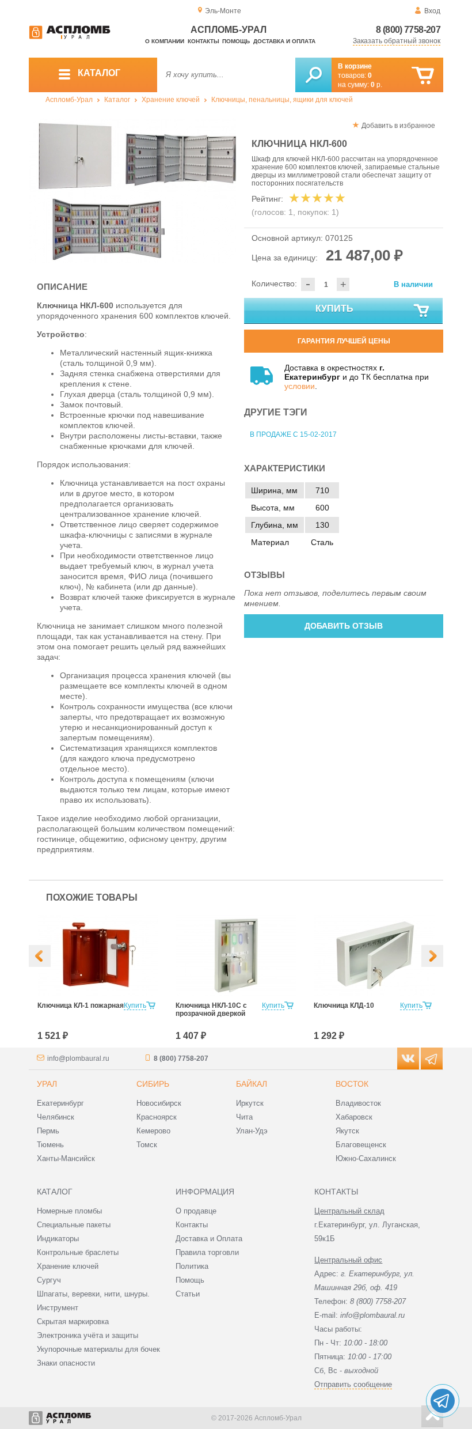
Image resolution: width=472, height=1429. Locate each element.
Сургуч (49, 1280)
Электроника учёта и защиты (87, 1335)
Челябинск (55, 1117)
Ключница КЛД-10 (344, 1005)
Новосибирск (158, 1103)
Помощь (236, 41)
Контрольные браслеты (78, 1252)
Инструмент (57, 1307)
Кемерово (153, 1130)
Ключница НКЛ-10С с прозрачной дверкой (211, 1009)
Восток (352, 1083)
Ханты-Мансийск (66, 1158)
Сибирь (152, 1083)
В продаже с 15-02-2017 (293, 434)
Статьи (188, 1294)
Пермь (48, 1130)
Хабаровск (354, 1117)
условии (299, 386)
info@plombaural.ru (78, 1058)
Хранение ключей (171, 100)
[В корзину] (423, 76)
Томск (146, 1144)
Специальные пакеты (74, 1224)
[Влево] (40, 956)
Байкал (251, 1083)
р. (376, 85)
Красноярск (156, 1117)
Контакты (203, 41)
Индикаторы (58, 1238)
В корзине (355, 66)
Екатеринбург (60, 1103)
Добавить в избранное (398, 126)
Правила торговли (207, 1252)
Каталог (117, 100)
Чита (244, 1117)
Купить (334, 308)
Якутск (347, 1130)
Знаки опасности (66, 1363)
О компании (164, 41)
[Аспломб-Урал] (70, 37)
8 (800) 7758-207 (408, 30)
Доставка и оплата (284, 41)
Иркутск (250, 1103)
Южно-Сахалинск (366, 1158)
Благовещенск (361, 1144)
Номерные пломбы (69, 1211)
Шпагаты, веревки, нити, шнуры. (93, 1294)
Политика (192, 1266)
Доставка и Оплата (209, 1238)
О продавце (196, 1211)
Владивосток (358, 1103)
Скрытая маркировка (73, 1321)
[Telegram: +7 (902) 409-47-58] (442, 1400)
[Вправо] (432, 956)
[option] (132, 191)
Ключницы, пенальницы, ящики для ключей (282, 100)
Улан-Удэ (252, 1130)
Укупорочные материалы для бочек (98, 1349)
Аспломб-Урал (69, 100)
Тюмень (50, 1144)
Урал (47, 1083)
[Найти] (313, 75)
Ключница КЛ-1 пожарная (80, 1005)
